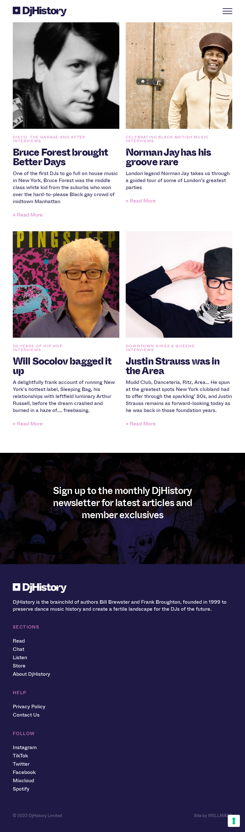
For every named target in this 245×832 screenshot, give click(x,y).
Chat (18, 649)
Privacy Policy (29, 706)
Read (19, 640)
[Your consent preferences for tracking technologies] (234, 821)
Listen (20, 657)
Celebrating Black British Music (167, 137)
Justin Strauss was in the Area (172, 366)
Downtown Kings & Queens (160, 346)
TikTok (20, 755)
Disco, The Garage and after (49, 137)
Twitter (21, 764)
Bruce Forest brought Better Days (60, 157)
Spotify (21, 788)
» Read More (28, 214)
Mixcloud (23, 780)
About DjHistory (31, 674)
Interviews (27, 141)
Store (19, 665)
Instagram (25, 747)
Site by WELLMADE (213, 816)
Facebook (24, 772)
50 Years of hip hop (38, 346)
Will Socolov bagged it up (62, 366)
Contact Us (26, 714)
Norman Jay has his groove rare (168, 157)
